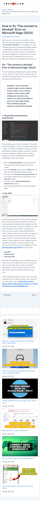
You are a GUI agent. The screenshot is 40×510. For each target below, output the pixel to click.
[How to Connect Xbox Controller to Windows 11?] (20, 446)
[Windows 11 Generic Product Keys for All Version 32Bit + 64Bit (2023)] (20, 329)
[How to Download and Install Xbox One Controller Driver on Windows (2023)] (20, 359)
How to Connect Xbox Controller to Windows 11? (18, 458)
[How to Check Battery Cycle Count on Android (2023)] (20, 474)
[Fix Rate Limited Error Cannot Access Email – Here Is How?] (20, 389)
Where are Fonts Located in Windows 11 (15, 430)
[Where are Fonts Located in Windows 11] (20, 418)
